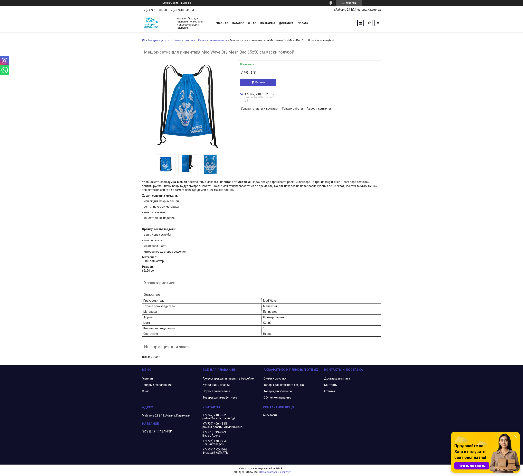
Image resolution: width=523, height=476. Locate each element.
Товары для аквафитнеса (220, 397)
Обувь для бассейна (216, 391)
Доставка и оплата (337, 378)
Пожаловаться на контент (275, 472)
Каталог (238, 23)
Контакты (267, 23)
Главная (222, 23)
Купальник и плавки (216, 384)
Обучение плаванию (277, 397)
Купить (260, 82)
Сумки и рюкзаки (184, 40)
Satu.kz (279, 468)
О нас (252, 23)
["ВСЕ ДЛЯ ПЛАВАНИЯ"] (157, 23)
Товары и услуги (159, 40)
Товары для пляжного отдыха (284, 384)
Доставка (286, 23)
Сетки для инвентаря (212, 40)
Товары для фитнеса (278, 391)
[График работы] (360, 23)
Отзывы (329, 391)
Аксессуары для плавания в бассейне (228, 378)
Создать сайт (170, 2)
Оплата (302, 23)
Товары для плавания (157, 384)
